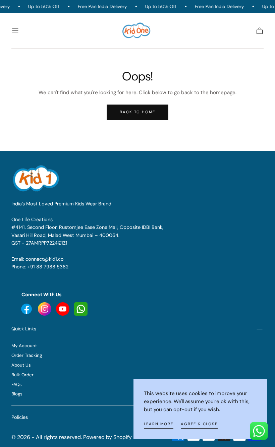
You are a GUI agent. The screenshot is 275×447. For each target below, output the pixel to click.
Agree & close (199, 424)
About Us (21, 365)
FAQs (16, 384)
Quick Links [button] (23, 329)
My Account (24, 345)
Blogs (16, 394)
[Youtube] (27, 308)
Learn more (158, 424)
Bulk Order (22, 375)
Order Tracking (26, 355)
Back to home (137, 112)
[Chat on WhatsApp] (259, 431)
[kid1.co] (36, 178)
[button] (15, 31)
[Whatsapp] (80, 308)
